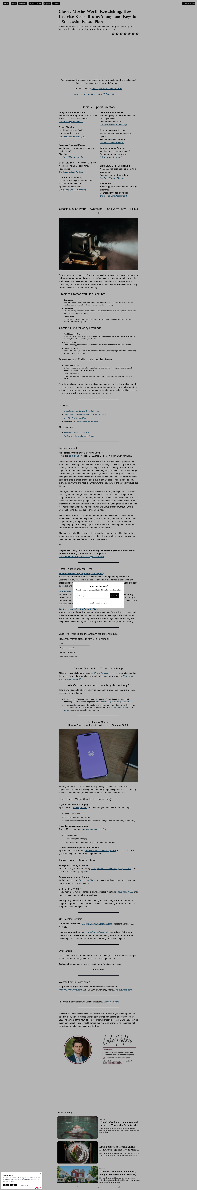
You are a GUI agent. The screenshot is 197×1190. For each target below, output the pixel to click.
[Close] (122, 584)
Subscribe (114, 596)
